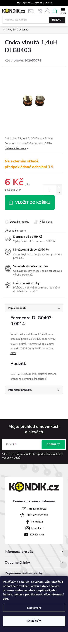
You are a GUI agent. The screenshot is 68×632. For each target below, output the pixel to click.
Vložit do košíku (32, 202)
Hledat (57, 20)
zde (5, 599)
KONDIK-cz (37, 534)
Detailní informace (15, 148)
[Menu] (63, 11)
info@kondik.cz (37, 509)
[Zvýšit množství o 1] (59, 187)
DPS (13, 353)
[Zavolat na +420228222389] (40, 11)
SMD (38, 348)
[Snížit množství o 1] (59, 192)
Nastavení (34, 608)
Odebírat (53, 444)
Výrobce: (15, 231)
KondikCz (37, 521)
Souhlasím (34, 621)
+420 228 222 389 (37, 515)
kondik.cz (37, 528)
